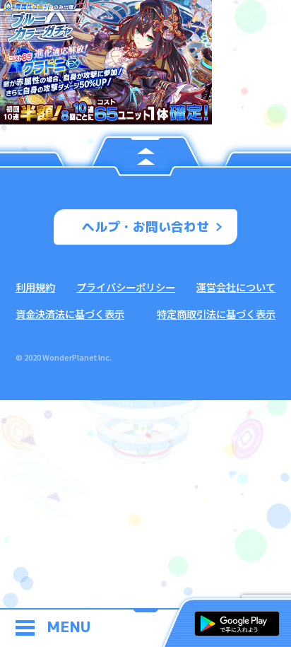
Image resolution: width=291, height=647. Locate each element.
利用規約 (35, 286)
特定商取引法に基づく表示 (216, 313)
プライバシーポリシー (125, 286)
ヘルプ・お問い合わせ (145, 226)
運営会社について (235, 286)
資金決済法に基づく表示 (70, 313)
